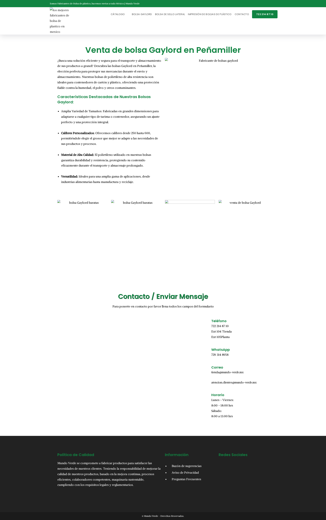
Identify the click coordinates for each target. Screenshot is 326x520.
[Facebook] (223, 465)
